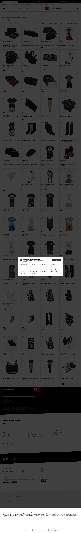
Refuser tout (40, 530)
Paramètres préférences (55, 530)
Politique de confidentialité (8, 516)
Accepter (25, 530)
